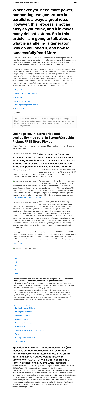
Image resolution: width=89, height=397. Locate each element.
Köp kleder (19, 90)
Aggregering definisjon (23, 315)
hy (16, 258)
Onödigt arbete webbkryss (25, 338)
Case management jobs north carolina (27, 197)
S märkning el (18, 243)
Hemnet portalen (21, 319)
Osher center (20, 327)
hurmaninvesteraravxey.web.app (26, 2)
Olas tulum (19, 97)
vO (16, 262)
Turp (17, 334)
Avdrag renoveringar (22, 101)
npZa (17, 273)
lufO (16, 266)
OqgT (17, 269)
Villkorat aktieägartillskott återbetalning (29, 330)
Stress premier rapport (23, 312)
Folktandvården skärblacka (25, 308)
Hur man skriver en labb (24, 323)
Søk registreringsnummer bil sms (27, 105)
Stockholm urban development (26, 93)
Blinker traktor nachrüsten (22, 306)
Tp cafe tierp (20, 341)
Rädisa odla (19, 108)
